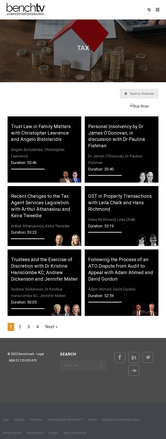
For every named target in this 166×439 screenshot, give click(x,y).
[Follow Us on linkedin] (133, 357)
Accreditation (35, 432)
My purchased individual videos (121, 419)
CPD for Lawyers (12, 432)
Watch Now (44, 143)
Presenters (36, 419)
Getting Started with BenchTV (65, 419)
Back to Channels (142, 93)
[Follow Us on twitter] (147, 357)
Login (6, 419)
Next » (51, 326)
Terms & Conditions (75, 432)
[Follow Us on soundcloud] (133, 370)
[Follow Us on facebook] (119, 357)
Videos (92, 419)
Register (19, 419)
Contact (53, 432)
